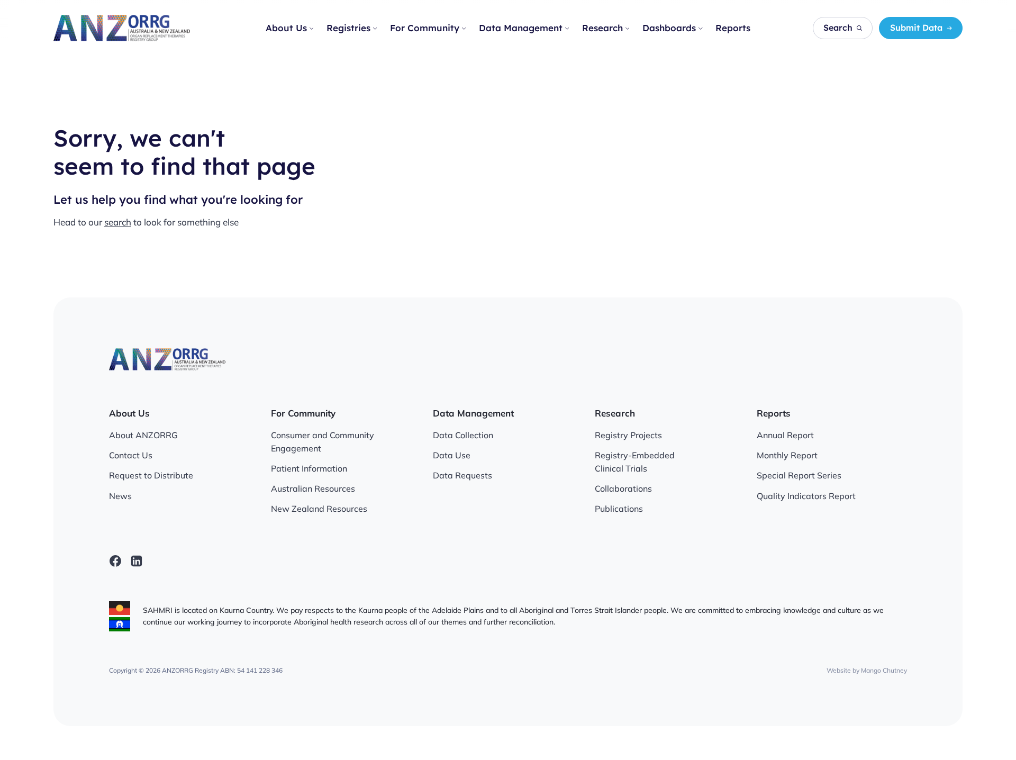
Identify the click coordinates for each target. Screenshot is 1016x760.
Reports (732, 27)
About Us (286, 27)
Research (602, 27)
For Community (424, 27)
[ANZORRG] (121, 28)
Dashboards (669, 27)
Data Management (521, 27)
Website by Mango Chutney (867, 670)
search (117, 222)
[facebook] (115, 561)
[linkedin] (136, 561)
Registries (348, 27)
